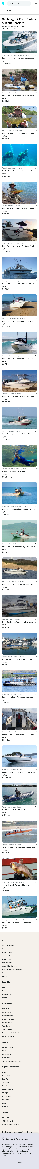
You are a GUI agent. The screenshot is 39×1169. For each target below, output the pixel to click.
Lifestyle (5, 1051)
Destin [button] (4, 1103)
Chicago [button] (5, 1093)
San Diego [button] (5, 1082)
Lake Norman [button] (6, 1096)
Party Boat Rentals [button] (8, 1036)
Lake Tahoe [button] (6, 1079)
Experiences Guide (8, 1054)
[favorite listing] (36, 55)
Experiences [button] (7, 1003)
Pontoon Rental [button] (7, 1022)
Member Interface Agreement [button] (12, 969)
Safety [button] (4, 998)
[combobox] (18, 3)
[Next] (34, 42)
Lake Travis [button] (6, 1086)
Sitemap (5, 973)
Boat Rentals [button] (6, 1009)
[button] (6, 27)
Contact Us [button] (6, 976)
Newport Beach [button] (7, 1089)
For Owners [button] (6, 991)
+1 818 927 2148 (7, 1121)
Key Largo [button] (5, 1099)
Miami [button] (4, 1072)
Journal (5, 1042)
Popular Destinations (10, 1067)
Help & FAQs (6, 1117)
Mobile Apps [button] (6, 994)
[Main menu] (36, 3)
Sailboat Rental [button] (7, 1029)
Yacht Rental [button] (6, 1026)
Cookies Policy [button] (7, 962)
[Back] (4, 42)
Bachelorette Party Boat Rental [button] (12, 1033)
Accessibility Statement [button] (10, 966)
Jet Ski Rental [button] (6, 1012)
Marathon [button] (5, 1106)
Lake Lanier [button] (6, 1075)
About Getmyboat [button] (8, 945)
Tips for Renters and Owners (12, 1061)
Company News (7, 1047)
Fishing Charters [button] (7, 1015)
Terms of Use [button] (24, 1147)
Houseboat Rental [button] (8, 1019)
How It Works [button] (6, 987)
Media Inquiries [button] (7, 952)
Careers (5, 949)
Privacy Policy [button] (7, 959)
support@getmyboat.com (10, 1124)
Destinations (6, 1057)
